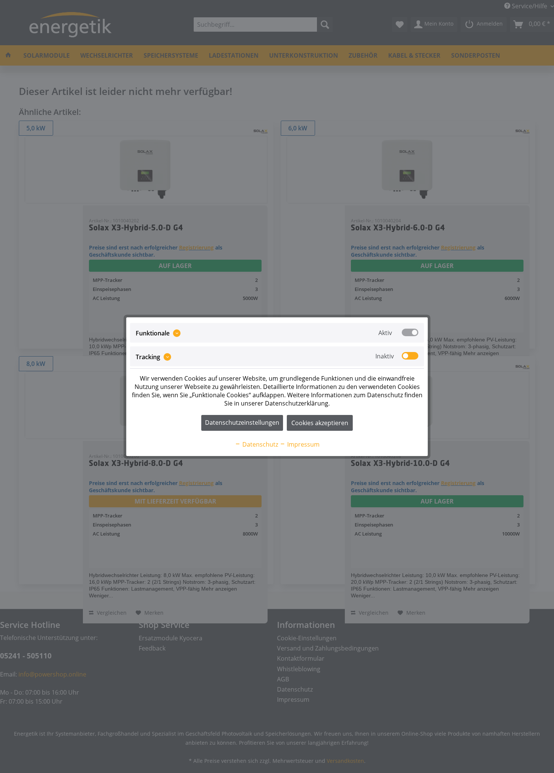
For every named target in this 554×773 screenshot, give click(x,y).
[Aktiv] (410, 332)
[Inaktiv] (410, 356)
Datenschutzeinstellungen (242, 422)
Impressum (303, 444)
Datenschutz (259, 444)
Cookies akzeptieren (319, 423)
